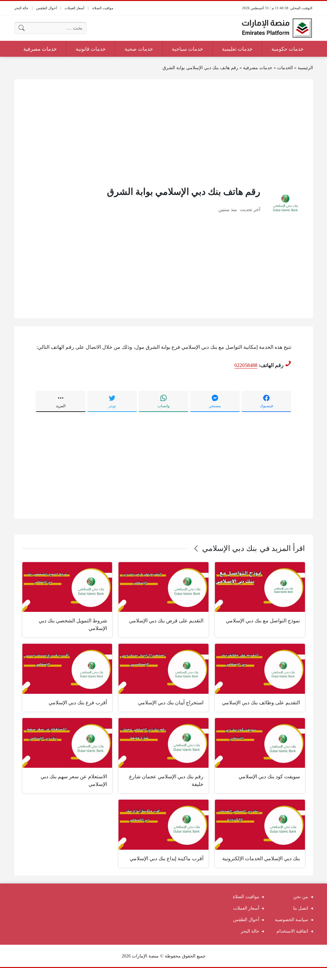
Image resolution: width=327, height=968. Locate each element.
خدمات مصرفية (257, 67)
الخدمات (285, 67)
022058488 (245, 365)
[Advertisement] (163, 132)
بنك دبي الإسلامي (229, 548)
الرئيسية (305, 67)
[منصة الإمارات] (277, 28)
